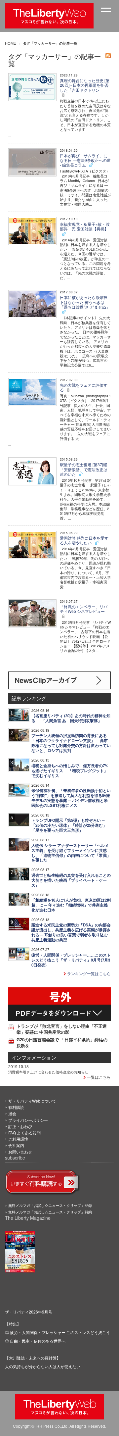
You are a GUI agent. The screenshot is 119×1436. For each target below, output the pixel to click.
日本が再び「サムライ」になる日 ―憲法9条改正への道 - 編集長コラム (85, 160)
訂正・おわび (20, 1126)
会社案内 (16, 1145)
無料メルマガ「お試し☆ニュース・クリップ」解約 (50, 1211)
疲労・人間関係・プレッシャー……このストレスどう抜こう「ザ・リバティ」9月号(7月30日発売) (71, 960)
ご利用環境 (18, 1139)
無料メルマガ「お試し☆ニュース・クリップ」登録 (50, 1205)
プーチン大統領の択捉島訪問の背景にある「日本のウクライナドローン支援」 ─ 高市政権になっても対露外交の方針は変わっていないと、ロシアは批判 (71, 743)
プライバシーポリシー (28, 1120)
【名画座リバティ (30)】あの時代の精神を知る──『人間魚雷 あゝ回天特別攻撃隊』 (70, 718)
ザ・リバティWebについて (32, 1101)
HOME (10, 43)
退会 (12, 1113)
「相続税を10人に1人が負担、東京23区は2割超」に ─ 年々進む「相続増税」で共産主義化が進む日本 (71, 905)
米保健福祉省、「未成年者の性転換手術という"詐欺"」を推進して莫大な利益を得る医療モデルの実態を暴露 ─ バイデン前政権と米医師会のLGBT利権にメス (71, 798)
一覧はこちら (98, 1077)
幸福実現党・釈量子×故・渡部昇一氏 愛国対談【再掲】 (85, 226)
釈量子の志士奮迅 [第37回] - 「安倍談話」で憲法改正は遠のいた (84, 469)
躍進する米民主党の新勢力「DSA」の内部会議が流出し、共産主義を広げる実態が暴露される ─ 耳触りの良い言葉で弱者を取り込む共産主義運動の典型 (71, 932)
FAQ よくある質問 (24, 1132)
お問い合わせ (20, 1152)
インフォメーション (34, 1057)
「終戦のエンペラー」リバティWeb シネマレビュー (83, 609)
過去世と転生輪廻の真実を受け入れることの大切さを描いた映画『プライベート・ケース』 (71, 880)
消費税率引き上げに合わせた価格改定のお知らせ (48, 1071)
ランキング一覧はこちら (88, 973)
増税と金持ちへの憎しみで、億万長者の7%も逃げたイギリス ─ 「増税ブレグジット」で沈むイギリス (69, 770)
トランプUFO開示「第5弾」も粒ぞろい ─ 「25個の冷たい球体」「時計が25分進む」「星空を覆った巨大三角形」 (69, 825)
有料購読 (16, 1107)
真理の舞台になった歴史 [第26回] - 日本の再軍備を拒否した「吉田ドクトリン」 (84, 85)
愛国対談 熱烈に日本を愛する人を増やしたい (84, 540)
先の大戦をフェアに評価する (83, 387)
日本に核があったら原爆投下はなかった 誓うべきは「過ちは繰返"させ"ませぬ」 (85, 302)
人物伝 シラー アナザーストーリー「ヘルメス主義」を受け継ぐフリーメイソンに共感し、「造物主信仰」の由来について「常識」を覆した (71, 853)
